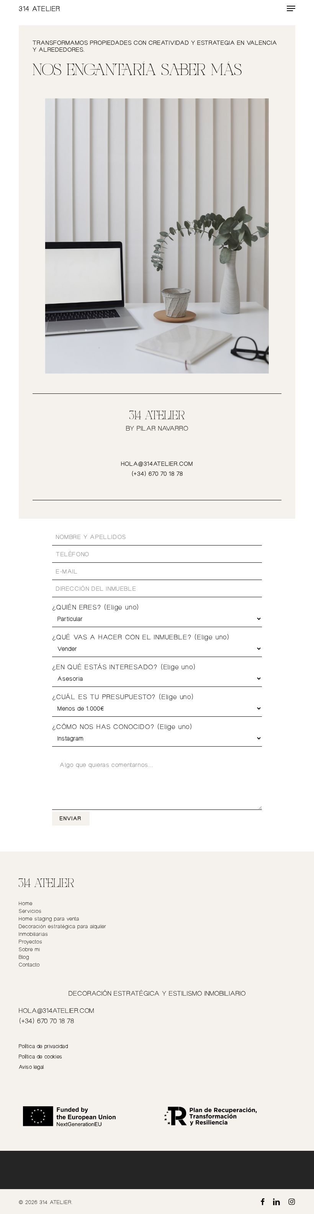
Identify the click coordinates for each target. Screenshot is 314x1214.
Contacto (29, 964)
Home (26, 903)
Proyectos (31, 941)
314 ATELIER (40, 8)
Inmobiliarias (33, 934)
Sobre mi (29, 949)
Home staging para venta (49, 918)
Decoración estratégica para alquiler (62, 926)
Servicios (30, 911)
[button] (291, 8)
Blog (24, 957)
